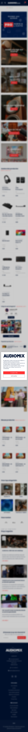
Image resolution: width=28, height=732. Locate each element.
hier (18, 367)
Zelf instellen (14, 376)
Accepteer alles (14, 372)
